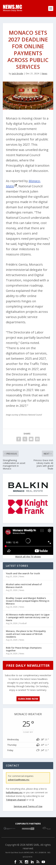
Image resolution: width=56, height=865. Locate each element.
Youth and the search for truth (23, 573)
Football (23, 623)
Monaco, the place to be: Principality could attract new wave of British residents (26, 634)
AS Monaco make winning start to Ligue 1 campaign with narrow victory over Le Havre (27, 617)
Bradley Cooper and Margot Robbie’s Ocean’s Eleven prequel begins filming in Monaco (27, 601)
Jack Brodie (17, 73)
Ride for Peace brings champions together (24, 649)
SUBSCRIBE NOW (28, 699)
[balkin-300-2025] (28, 520)
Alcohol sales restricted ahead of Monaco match (24, 586)
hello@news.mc (14, 792)
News (44, 73)
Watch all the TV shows (28, 556)
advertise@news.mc (18, 779)
